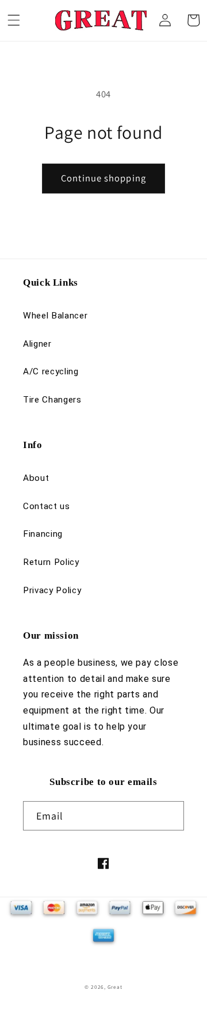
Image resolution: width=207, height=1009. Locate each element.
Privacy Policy (52, 590)
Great (115, 987)
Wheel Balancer (55, 315)
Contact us (46, 506)
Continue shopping (103, 178)
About (36, 478)
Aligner (37, 344)
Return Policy (51, 562)
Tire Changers (52, 400)
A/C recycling (51, 371)
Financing (43, 534)
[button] (14, 20)
